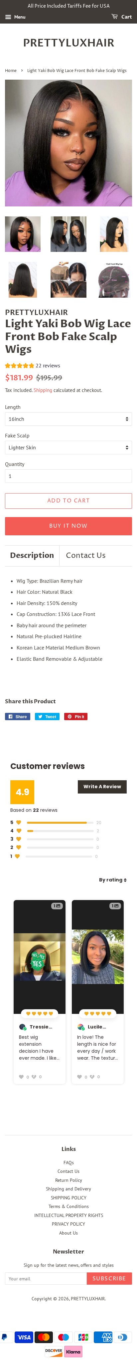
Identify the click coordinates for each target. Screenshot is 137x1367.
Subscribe (109, 1278)
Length (13, 407)
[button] (32, 366)
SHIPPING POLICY (68, 1198)
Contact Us (86, 556)
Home (11, 71)
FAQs (69, 1163)
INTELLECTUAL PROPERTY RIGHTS (68, 1215)
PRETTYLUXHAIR (68, 43)
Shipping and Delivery (68, 1189)
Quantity (14, 464)
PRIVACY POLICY (68, 1224)
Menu (19, 17)
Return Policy (68, 1180)
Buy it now (68, 526)
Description (32, 556)
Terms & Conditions (69, 1206)
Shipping (43, 390)
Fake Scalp (17, 435)
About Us (68, 1233)
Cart (126, 17)
